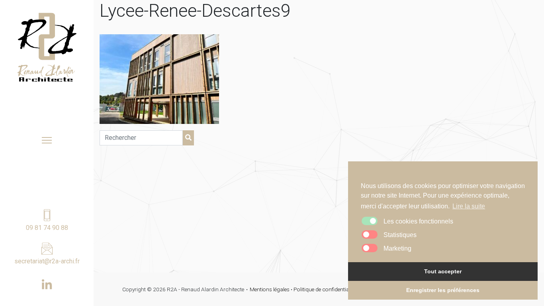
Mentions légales (270, 289)
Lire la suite (468, 206)
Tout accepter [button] (443, 271)
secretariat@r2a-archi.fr (47, 261)
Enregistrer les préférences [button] (442, 290)
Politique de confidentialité (325, 289)
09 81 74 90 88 (47, 227)
